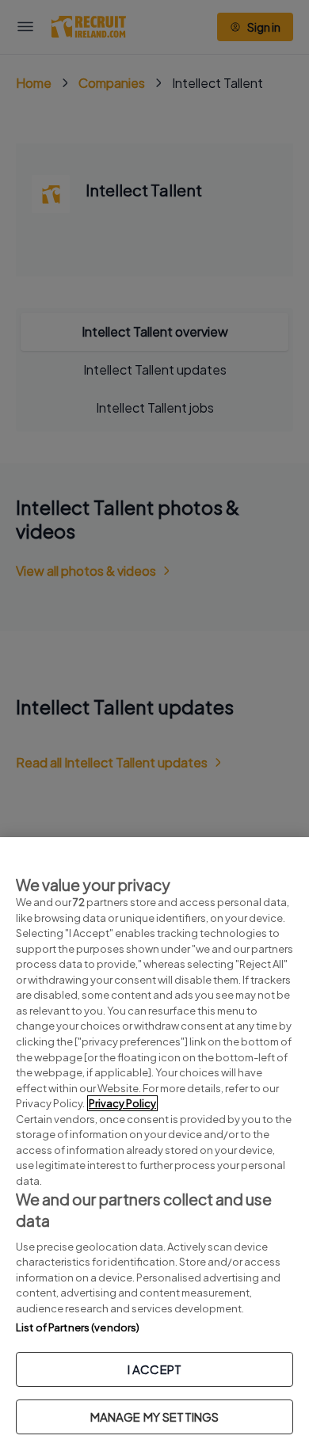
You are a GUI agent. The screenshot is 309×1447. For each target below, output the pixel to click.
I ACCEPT (154, 1369)
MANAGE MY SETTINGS (154, 1416)
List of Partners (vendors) (77, 1327)
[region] (154, 1142)
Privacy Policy (122, 1103)
